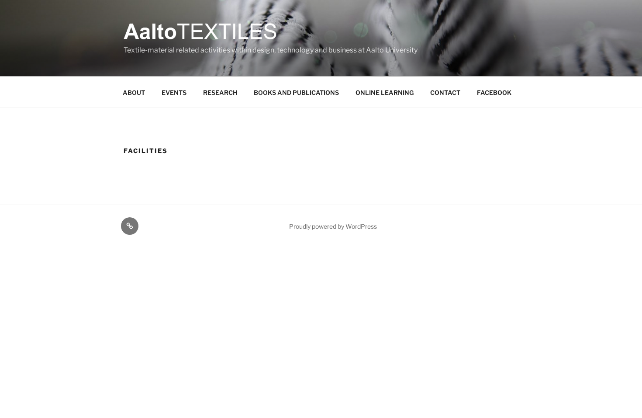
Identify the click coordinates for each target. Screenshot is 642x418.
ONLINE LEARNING (385, 92)
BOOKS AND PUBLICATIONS (296, 92)
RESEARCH (220, 92)
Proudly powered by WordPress (333, 226)
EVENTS (174, 92)
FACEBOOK (494, 92)
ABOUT (134, 92)
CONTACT (445, 92)
